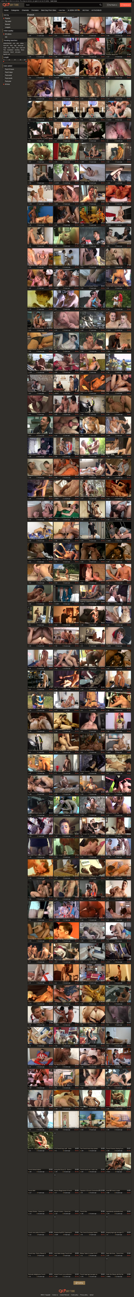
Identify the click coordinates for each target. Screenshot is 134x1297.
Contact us (55, 1294)
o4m (17, 43)
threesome (6, 52)
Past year (8, 81)
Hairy (11, 45)
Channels (25, 10)
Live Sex (62, 10)
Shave (22, 50)
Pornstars (35, 10)
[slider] (3, 61)
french (12, 52)
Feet (17, 47)
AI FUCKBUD (96, 10)
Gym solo (5, 45)
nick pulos (18, 52)
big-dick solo (6, 54)
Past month (8, 78)
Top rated (8, 21)
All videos (8, 34)
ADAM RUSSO (7, 43)
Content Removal (64, 1294)
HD (6, 37)
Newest (7, 24)
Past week (8, 75)
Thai (4, 50)
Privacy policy (84, 1294)
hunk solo (22, 47)
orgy (15, 45)
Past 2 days (9, 72)
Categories (15, 10)
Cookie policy (74, 1294)
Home (6, 10)
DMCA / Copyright (45, 1294)
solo (14, 43)
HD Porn (85, 10)
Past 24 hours (9, 69)
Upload (91, 1294)
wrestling (17, 50)
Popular (7, 18)
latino (13, 47)
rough (4, 47)
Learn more (53, 1)
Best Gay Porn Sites (48, 10)
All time (7, 84)
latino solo (20, 45)
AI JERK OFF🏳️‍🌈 (74, 10)
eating (21, 43)
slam (9, 47)
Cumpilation (10, 50)
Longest (7, 27)
